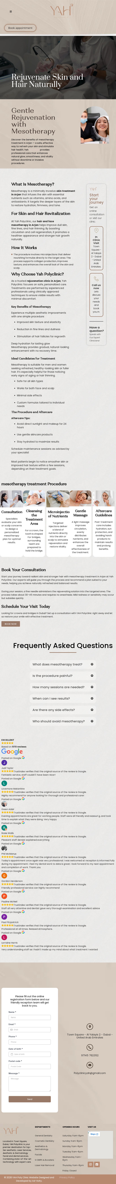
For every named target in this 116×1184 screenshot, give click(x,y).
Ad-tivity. (37, 1180)
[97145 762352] (90, 1047)
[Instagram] (90, 1164)
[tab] (63, 664)
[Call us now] (96, 278)
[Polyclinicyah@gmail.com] (90, 1065)
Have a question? (96, 329)
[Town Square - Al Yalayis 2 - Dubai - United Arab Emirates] (90, 1026)
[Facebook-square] (97, 1164)
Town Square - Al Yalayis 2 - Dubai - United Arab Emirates (90, 1036)
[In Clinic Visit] (96, 230)
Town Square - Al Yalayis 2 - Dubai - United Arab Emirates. (96, 256)
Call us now (96, 286)
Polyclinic (34, 149)
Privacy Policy (67, 1177)
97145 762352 (90, 1055)
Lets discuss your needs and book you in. (96, 301)
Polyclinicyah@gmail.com (90, 1073)
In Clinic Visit (96, 240)
